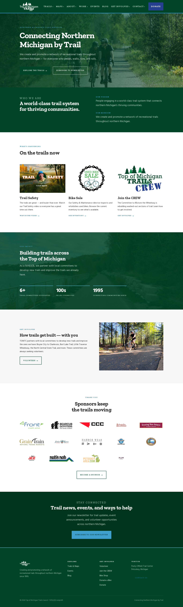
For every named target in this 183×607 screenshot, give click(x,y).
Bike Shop (104, 575)
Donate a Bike (105, 580)
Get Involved (120, 6)
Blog (105, 6)
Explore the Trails (35, 70)
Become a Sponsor (91, 475)
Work (82, 6)
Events (95, 6)
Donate (156, 6)
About (71, 6)
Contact (138, 6)
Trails (48, 6)
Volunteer (30, 360)
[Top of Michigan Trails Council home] (29, 6)
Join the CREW (106, 571)
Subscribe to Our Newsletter (91, 535)
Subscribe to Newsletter (70, 70)
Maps (59, 6)
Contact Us (141, 578)
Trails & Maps (73, 566)
